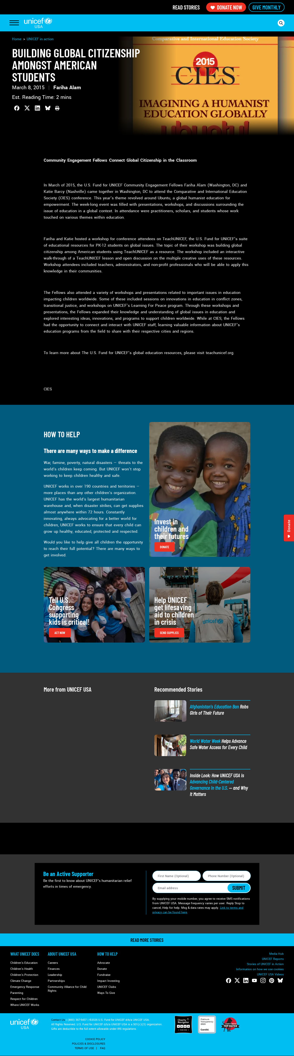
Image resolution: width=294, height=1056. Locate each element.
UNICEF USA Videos (270, 974)
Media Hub (276, 954)
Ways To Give (106, 993)
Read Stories (186, 7)
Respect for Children (24, 999)
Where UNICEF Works (24, 1005)
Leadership (55, 975)
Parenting (16, 993)
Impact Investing (108, 981)
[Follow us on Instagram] (263, 980)
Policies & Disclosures (88, 1043)
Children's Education (24, 963)
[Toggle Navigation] (14, 23)
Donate (102, 969)
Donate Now (229, 7)
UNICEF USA (38, 23)
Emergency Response (24, 987)
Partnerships (56, 981)
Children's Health (21, 969)
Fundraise (103, 975)
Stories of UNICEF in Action (265, 964)
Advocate (103, 963)
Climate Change (20, 981)
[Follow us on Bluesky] (280, 980)
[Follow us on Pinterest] (271, 980)
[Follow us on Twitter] (237, 980)
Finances (54, 969)
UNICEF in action (40, 39)
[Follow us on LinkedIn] (245, 980)
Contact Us (58, 1020)
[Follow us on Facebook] (228, 980)
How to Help (107, 953)
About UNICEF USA (62, 953)
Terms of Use (84, 1048)
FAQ (102, 1048)
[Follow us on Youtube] (254, 980)
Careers (53, 963)
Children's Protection (24, 975)
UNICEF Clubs (106, 987)
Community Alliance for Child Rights (67, 989)
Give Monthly (266, 7)
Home (17, 39)
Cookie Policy (95, 1039)
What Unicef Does (24, 953)
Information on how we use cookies (260, 969)
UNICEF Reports (273, 959)
